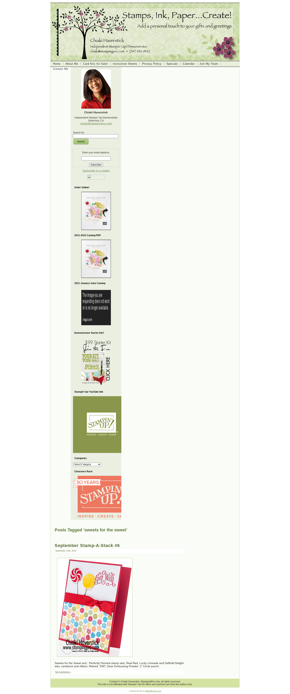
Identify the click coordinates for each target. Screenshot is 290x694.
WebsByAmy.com (153, 691)
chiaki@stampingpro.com (96, 123)
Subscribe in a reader (96, 170)
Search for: (79, 132)
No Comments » (63, 672)
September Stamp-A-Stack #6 (87, 545)
